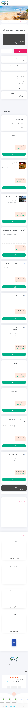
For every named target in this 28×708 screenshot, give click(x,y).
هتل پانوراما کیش (14, 606)
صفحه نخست (24, 664)
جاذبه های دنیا (10, 664)
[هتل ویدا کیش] (14, 573)
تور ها (25, 666)
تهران (19, 96)
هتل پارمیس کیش (14, 631)
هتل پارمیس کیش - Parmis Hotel (11, 295)
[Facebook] (19, 687)
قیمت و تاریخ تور (20, 51)
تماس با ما (11, 668)
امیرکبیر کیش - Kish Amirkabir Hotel (10, 230)
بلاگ (26, 671)
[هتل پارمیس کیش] (14, 621)
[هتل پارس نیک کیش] (14, 549)
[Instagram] (12, 687)
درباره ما (11, 666)
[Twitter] (15, 687)
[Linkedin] (8, 687)
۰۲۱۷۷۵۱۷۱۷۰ (14, 677)
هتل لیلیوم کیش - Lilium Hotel (11, 263)
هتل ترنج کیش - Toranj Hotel (11, 454)
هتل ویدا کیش (14, 582)
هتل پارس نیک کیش (14, 558)
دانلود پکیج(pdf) (6, 111)
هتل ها (25, 668)
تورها (18, 21)
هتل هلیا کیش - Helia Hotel (12, 162)
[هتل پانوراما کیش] (14, 597)
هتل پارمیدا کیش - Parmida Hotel (11, 196)
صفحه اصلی (23, 21)
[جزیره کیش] (22, 511)
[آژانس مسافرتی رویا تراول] (5, 3)
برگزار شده (14, 154)
